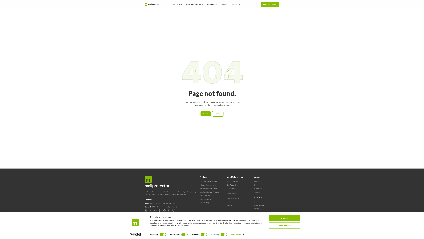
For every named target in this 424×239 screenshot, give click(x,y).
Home (205, 114)
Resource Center (233, 198)
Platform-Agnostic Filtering (209, 188)
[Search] (256, 4)
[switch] (184, 234)
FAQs (229, 202)
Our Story (257, 181)
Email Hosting (204, 203)
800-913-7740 (155, 203)
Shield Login (258, 209)
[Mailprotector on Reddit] (159, 210)
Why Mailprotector (193, 4)
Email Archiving (205, 196)
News (256, 185)
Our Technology (232, 185)
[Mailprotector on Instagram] (169, 210)
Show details (236, 235)
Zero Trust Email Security (208, 181)
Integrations (231, 188)
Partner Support (260, 202)
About (223, 4)
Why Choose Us (232, 181)
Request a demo (269, 4)
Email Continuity (205, 199)
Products (176, 4)
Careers (257, 192)
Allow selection (285, 225)
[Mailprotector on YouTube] (155, 210)
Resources (211, 4)
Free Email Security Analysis (209, 192)
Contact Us (258, 188)
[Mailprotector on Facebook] (164, 210)
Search (218, 114)
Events (229, 205)
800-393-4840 (157, 207)
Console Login (259, 205)
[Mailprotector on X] (150, 210)
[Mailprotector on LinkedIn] (146, 210)
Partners (235, 4)
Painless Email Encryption (208, 185)
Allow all (284, 218)
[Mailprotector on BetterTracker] (173, 210)
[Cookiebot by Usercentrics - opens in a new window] (135, 234)
